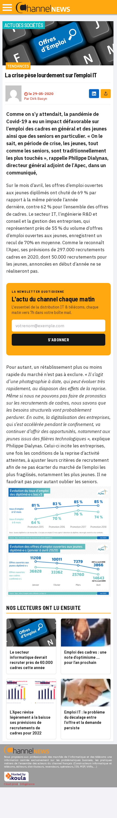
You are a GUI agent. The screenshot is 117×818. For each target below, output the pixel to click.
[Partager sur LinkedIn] (94, 93)
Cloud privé (11, 784)
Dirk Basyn (38, 98)
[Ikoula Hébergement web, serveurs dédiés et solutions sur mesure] (16, 780)
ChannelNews (43, 8)
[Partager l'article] (106, 93)
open (7, 7)
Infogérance (27, 784)
